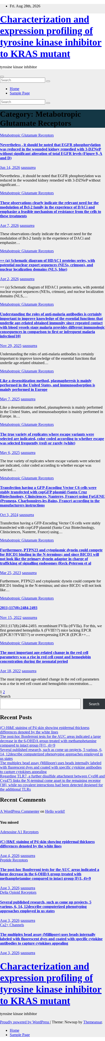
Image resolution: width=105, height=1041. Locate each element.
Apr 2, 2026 (9, 279)
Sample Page (20, 93)
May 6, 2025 (10, 453)
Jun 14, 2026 (10, 167)
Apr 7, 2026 (9, 225)
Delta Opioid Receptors (18, 892)
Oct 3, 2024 (9, 515)
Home (14, 89)
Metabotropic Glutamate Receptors (27, 135)
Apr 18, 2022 (10, 671)
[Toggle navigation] (2, 76)
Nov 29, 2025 (10, 346)
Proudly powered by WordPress (25, 1022)
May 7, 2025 (10, 399)
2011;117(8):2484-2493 (18, 608)
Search (5, 696)
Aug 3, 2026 (10, 888)
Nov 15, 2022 (10, 617)
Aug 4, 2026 (10, 856)
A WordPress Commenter (19, 811)
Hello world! (55, 811)
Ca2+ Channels (12, 925)
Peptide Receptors (14, 860)
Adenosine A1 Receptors (19, 832)
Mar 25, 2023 (10, 573)
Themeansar (92, 1022)
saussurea (28, 167)
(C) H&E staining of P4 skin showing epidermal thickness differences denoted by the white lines (44, 730)
